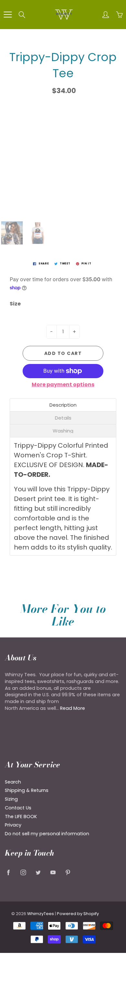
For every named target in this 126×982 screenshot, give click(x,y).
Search (13, 782)
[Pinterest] (67, 872)
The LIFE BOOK (21, 816)
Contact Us (18, 808)
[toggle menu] (7, 14)
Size (15, 303)
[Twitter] (38, 872)
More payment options (63, 384)
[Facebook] (8, 872)
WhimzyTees (40, 914)
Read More (72, 708)
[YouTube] (52, 872)
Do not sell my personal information (47, 833)
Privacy (13, 825)
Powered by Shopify (78, 914)
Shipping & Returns (26, 790)
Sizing (11, 799)
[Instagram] (23, 872)
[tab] (63, 404)
